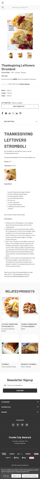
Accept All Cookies (30, 476)
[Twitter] (13, 113)
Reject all (16, 476)
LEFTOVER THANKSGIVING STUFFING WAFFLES (9, 325)
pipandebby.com (30, 157)
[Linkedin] (17, 113)
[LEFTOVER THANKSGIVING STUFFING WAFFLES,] (10, 308)
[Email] (6, 113)
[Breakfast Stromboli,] (29, 348)
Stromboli (5, 364)
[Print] (10, 113)
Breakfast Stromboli (28, 364)
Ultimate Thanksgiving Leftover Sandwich (29, 325)
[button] (24, 84)
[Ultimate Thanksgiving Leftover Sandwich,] (29, 308)
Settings (6, 476)
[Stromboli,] (10, 348)
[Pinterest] (20, 113)
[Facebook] (2, 113)
